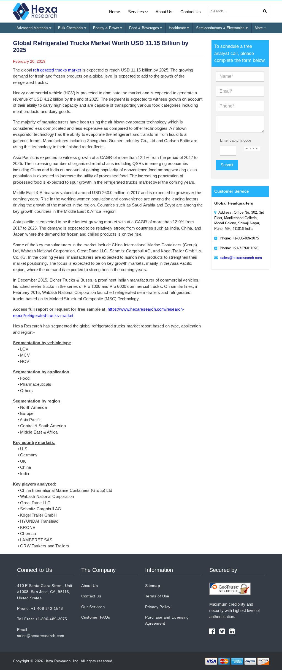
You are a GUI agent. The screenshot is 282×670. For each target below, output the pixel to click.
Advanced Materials (33, 28)
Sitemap (152, 585)
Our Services (93, 607)
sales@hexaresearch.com (241, 258)
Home (114, 11)
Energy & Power (106, 28)
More (259, 28)
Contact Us (190, 11)
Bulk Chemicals (71, 28)
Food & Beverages (144, 28)
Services (136, 11)
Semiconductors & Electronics (221, 28)
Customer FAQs (95, 617)
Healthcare (178, 28)
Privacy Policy (157, 607)
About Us (164, 11)
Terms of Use (157, 596)
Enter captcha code (235, 140)
